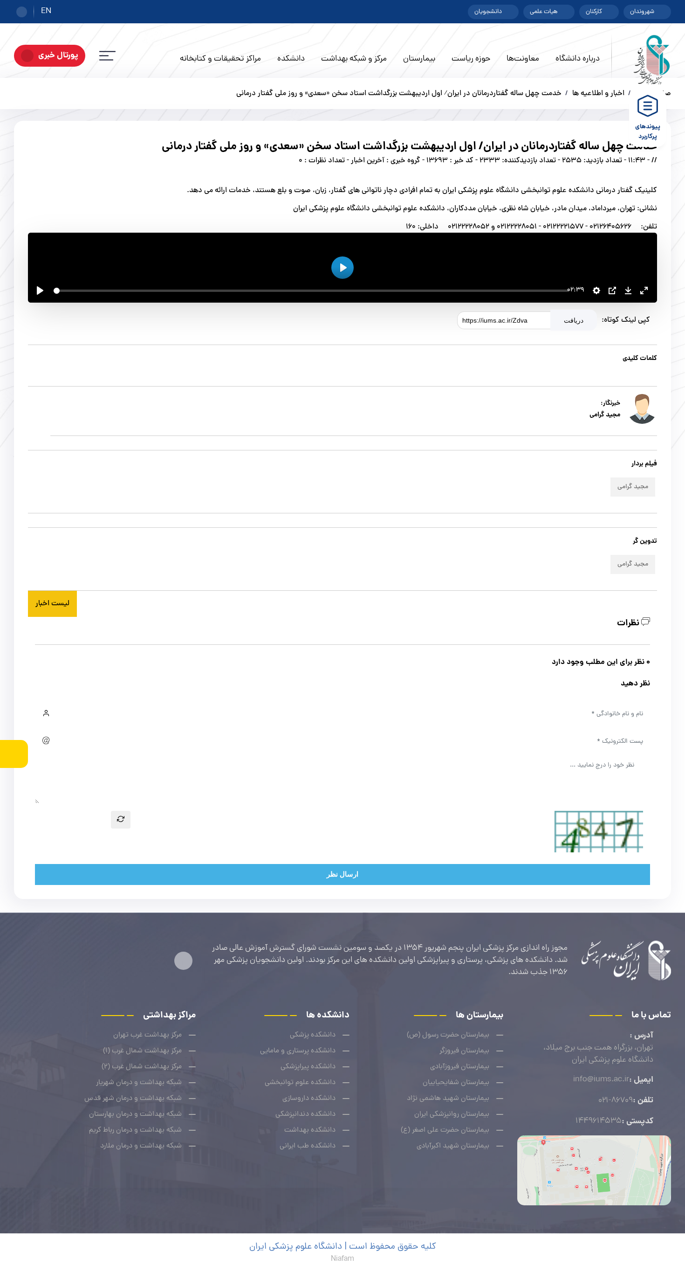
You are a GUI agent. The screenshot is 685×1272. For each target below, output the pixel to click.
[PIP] (612, 290)
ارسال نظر (342, 874)
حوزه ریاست (471, 59)
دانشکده (291, 59)
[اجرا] (40, 290)
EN (46, 12)
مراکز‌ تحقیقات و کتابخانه (220, 59)
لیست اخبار (52, 603)
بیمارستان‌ (419, 59)
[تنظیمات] (596, 290)
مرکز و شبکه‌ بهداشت (354, 59)
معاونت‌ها (523, 59)
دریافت (573, 320)
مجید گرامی (632, 487)
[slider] (311, 290)
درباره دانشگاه (577, 59)
